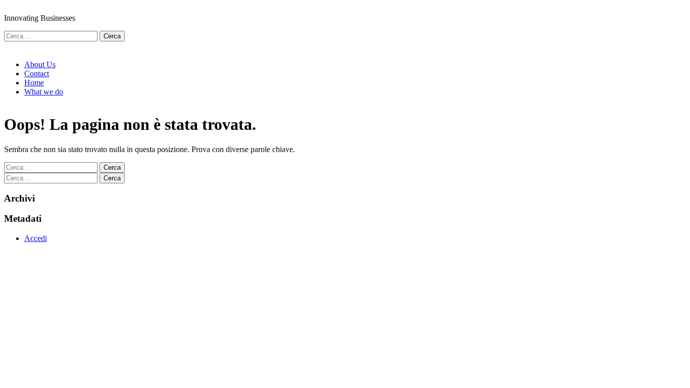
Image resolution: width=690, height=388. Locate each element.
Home (34, 82)
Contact (36, 73)
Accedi (35, 238)
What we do (43, 91)
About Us (40, 64)
